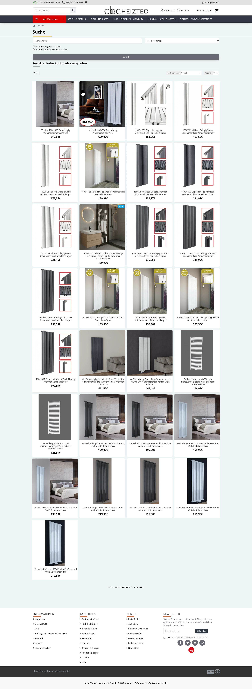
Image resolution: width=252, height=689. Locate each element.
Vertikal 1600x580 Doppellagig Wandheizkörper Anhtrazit (55, 131)
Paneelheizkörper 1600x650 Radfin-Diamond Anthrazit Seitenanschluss (150, 509)
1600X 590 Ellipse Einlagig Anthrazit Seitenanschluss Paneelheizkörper (197, 193)
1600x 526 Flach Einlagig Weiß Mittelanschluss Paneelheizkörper (103, 193)
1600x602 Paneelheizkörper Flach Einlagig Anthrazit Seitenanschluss (55, 380)
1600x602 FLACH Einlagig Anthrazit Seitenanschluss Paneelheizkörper (55, 319)
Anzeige (208, 73)
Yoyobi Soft (116, 683)
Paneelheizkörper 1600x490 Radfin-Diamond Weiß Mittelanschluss (198, 444)
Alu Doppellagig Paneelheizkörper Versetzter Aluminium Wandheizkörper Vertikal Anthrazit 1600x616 (103, 382)
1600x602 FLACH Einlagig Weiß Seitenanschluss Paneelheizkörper (150, 319)
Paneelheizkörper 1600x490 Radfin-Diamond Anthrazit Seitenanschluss (150, 444)
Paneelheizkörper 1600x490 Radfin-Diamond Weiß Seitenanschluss (56, 509)
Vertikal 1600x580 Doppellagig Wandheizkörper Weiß (103, 131)
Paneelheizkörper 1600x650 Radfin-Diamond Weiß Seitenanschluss (56, 570)
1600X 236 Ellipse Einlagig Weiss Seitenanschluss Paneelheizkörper (198, 131)
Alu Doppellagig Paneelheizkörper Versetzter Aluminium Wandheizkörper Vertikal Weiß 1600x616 (150, 382)
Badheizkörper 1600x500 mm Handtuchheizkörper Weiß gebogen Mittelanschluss (197, 382)
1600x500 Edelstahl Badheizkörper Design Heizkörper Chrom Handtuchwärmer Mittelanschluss (103, 256)
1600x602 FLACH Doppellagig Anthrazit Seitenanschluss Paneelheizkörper (197, 254)
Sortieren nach (174, 73)
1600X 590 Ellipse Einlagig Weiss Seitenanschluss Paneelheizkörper (56, 254)
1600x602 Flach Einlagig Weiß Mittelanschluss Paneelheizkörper (103, 319)
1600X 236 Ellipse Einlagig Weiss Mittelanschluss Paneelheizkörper (150, 131)
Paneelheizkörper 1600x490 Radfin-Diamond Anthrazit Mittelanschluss (103, 444)
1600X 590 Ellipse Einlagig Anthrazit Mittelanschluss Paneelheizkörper (150, 193)
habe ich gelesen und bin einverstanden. (187, 637)
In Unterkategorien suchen (48, 46)
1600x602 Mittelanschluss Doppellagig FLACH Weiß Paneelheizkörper (197, 319)
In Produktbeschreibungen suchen (52, 49)
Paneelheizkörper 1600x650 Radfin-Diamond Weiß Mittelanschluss (198, 509)
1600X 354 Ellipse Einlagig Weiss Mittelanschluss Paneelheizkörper (55, 193)
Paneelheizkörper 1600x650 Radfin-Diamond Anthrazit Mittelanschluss (103, 509)
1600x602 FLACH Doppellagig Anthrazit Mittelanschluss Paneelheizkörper (150, 254)
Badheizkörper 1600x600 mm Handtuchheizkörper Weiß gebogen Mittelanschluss (55, 446)
